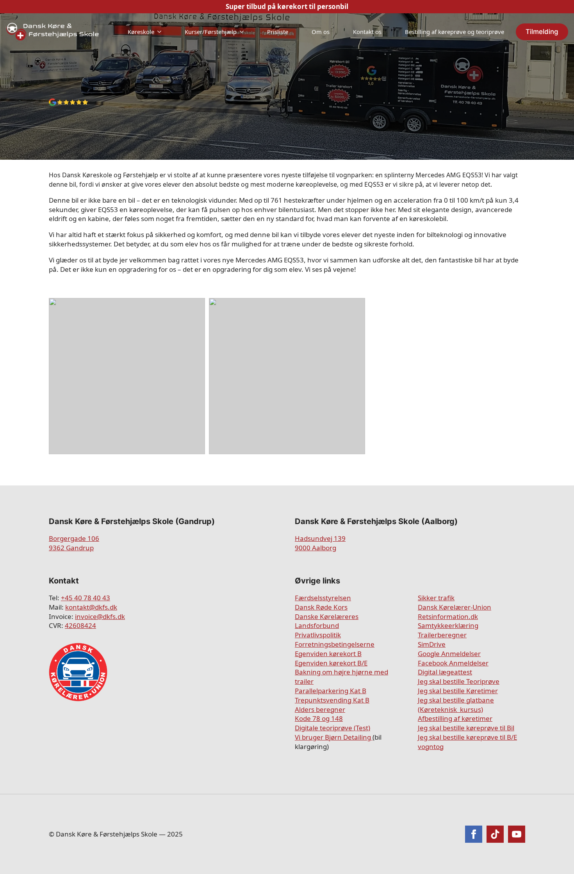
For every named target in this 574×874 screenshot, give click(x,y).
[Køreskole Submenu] (161, 32)
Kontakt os (367, 32)
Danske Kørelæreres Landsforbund (326, 621)
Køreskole (141, 32)
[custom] (495, 834)
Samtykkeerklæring (448, 625)
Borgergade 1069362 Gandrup (74, 543)
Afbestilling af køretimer (455, 718)
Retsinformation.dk (448, 616)
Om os (321, 32)
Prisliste (277, 32)
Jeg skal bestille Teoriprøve (458, 681)
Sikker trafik (436, 597)
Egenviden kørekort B (328, 653)
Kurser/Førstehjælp (211, 32)
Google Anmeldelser (449, 653)
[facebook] (473, 834)
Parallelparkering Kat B (330, 690)
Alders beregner (320, 709)
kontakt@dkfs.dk (91, 607)
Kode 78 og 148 (319, 718)
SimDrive (432, 644)
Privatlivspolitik (318, 634)
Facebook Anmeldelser (453, 662)
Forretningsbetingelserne (334, 644)
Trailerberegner (442, 634)
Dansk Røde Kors (321, 607)
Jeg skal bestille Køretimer (458, 690)
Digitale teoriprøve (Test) (332, 727)
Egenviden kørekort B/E (331, 662)
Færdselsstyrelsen (323, 597)
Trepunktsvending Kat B (332, 700)
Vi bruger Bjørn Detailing (334, 737)
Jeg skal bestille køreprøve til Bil (466, 727)
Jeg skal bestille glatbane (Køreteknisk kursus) (456, 705)
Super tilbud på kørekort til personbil (287, 6)
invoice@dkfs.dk (100, 616)
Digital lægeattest (445, 671)
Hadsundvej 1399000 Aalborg (320, 543)
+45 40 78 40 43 (85, 597)
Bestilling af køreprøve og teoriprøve (454, 32)
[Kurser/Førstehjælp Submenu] (244, 32)
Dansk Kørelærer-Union (454, 607)
